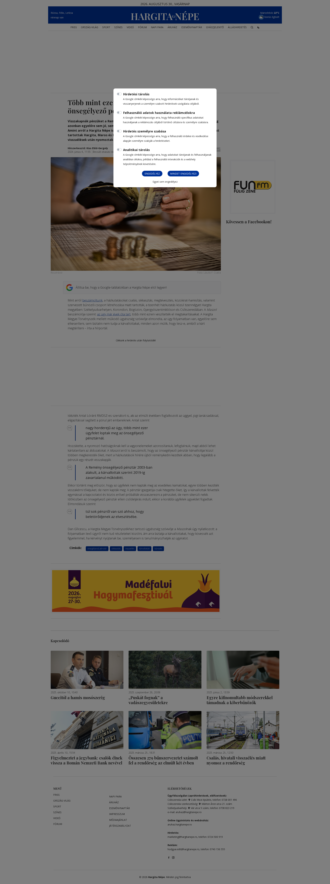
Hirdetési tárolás (136, 94)
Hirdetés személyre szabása (144, 131)
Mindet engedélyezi (183, 173)
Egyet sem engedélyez (165, 181)
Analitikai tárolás (136, 150)
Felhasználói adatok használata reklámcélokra (159, 113)
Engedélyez (152, 173)
